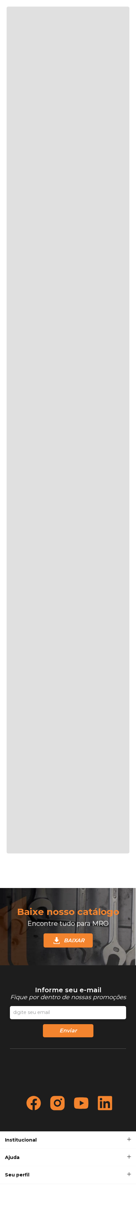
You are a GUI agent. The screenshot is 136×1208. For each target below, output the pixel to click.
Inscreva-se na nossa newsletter (68, 993)
